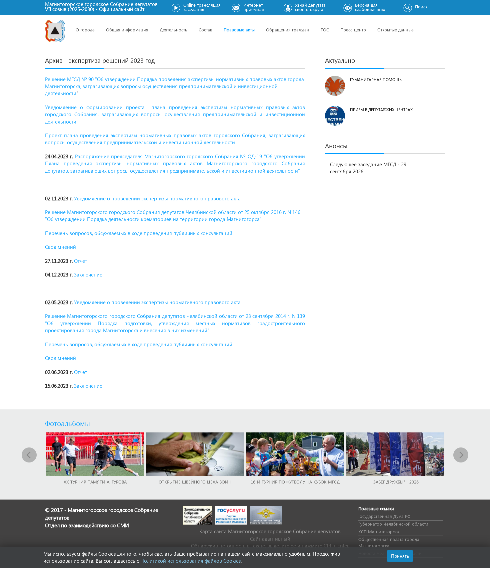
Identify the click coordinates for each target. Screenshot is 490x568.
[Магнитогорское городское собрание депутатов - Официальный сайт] (55, 31)
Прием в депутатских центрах (381, 109)
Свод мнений (60, 246)
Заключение (88, 274)
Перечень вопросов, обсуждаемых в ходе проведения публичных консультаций (138, 233)
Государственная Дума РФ (384, 516)
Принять (400, 556)
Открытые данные (395, 29)
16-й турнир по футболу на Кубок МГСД (295, 481)
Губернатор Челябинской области (393, 524)
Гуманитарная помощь (376, 79)
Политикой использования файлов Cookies (190, 560)
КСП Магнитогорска (378, 531)
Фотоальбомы (67, 423)
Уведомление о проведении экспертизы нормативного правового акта (157, 198)
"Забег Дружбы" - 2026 (395, 481)
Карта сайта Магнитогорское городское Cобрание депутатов (270, 531)
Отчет (80, 260)
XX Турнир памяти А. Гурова (95, 481)
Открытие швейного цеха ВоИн (195, 481)
